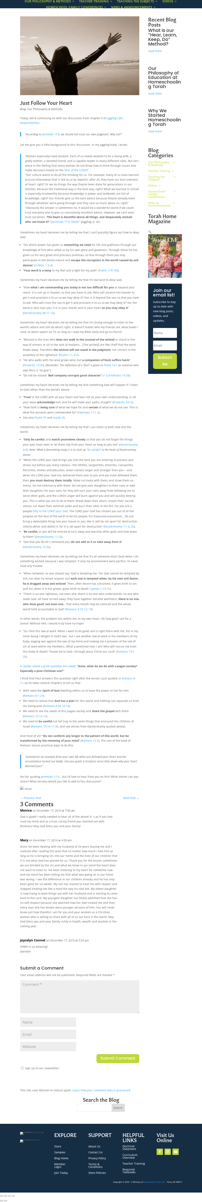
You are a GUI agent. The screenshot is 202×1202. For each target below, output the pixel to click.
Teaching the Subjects (156, 178)
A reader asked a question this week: (48, 666)
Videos (152, 185)
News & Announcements (131, 7)
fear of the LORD (76, 170)
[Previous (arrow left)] (1, 1200)
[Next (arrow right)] (5, 1200)
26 (132, 526)
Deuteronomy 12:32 (37, 547)
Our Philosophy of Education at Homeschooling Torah (164, 78)
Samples (59, 1152)
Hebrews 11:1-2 (88, 412)
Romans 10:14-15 (35, 716)
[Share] (9, 1195)
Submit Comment (117, 1059)
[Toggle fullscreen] (5, 1195)
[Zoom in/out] (1, 1195)
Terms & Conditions (95, 1166)
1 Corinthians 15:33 (116, 375)
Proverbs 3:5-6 (122, 402)
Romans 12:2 (89, 740)
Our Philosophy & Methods (45, 109)
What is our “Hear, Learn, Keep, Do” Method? (162, 38)
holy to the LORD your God (50, 511)
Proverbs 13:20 (33, 365)
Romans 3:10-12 (76, 609)
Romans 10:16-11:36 (45, 726)
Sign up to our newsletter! (42, 1068)
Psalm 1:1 (66, 355)
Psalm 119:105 (108, 270)
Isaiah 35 (59, 417)
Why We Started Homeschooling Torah (164, 118)
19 (90, 609)
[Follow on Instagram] (168, 1152)
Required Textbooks (129, 1171)
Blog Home (61, 1158)
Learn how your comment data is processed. (101, 1090)
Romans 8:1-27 (33, 696)
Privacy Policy (97, 1158)
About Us (94, 1146)
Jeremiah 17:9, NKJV (64, 222)
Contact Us (95, 1152)
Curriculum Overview (130, 1156)
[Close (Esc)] (13, 1195)
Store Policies (97, 1173)
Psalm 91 (40, 417)
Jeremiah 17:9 (51, 134)
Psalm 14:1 (110, 365)
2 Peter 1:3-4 (43, 265)
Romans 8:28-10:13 (56, 706)
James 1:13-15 (100, 589)
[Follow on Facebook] (160, 1152)
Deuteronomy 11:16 (49, 537)
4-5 (76, 355)
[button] (150, 232)
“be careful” (94, 449)
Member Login (59, 1166)
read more (155, 51)
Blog (23, 109)
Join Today (61, 1173)
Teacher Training (159, 171)
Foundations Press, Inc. (154, 1182)
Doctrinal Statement (129, 1148)
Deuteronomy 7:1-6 (117, 526)
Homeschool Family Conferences (74, 7)
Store (57, 1146)
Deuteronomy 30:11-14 (39, 313)
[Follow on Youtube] (175, 1152)
